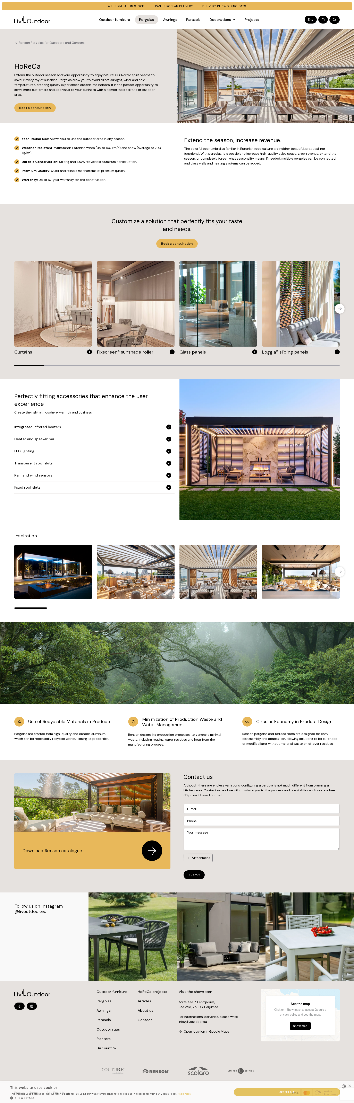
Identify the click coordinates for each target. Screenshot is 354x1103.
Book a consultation (35, 108)
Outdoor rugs (108, 1029)
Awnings (103, 1010)
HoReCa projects (152, 991)
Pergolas (103, 1001)
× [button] (349, 1086)
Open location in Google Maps (206, 1031)
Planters (103, 1038)
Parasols (103, 1019)
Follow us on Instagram (38, 906)
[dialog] (177, 1092)
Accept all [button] (287, 1092)
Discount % (106, 1048)
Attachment (201, 858)
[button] (100, 1098)
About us (145, 1010)
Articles (144, 1001)
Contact (145, 1019)
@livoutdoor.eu (30, 911)
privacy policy (288, 1014)
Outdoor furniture (111, 991)
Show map (300, 1026)
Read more (184, 1093)
